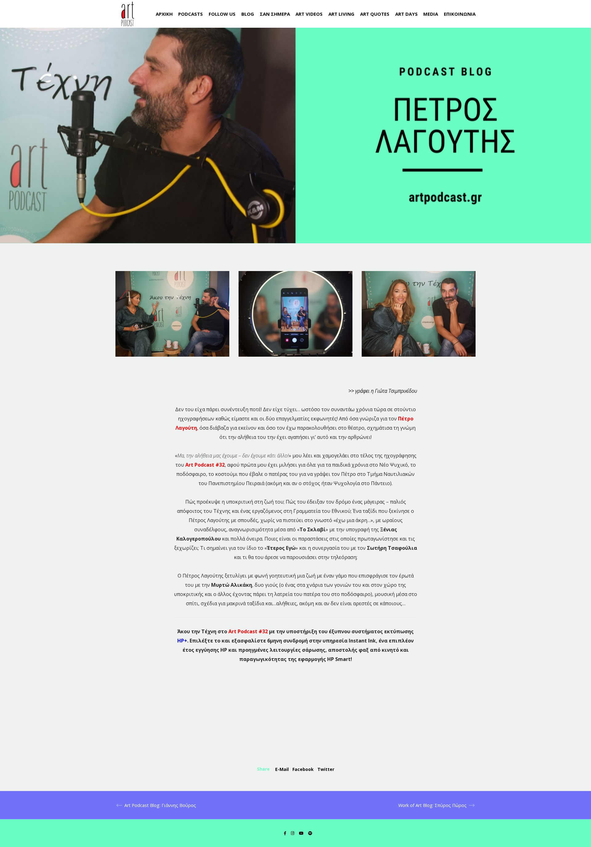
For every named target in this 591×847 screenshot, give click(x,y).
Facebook (303, 769)
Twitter (325, 769)
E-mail (282, 769)
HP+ (182, 640)
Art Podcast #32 (205, 464)
